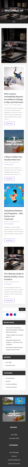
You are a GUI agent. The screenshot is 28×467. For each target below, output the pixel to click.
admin (7, 104)
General (19, 104)
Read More (10, 124)
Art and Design (8, 284)
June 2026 (9, 362)
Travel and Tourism (9, 164)
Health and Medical (9, 224)
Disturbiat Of (14, 10)
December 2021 (10, 365)
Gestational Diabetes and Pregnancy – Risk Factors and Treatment (14, 342)
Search (22, 309)
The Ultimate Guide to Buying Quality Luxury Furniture (14, 276)
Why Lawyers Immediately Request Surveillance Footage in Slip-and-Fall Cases (15, 330)
